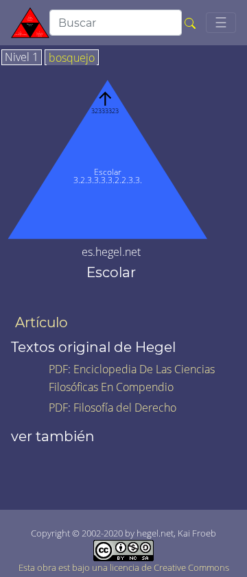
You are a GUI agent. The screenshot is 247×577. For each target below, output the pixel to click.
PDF (58, 369)
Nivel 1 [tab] (21, 57)
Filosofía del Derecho (124, 407)
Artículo (41, 322)
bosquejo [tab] (72, 58)
